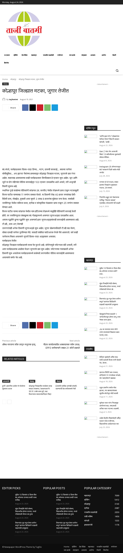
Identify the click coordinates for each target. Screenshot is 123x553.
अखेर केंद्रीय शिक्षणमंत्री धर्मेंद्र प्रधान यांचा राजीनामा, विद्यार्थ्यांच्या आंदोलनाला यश (110, 421)
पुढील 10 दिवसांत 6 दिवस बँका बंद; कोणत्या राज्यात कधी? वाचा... (110, 271)
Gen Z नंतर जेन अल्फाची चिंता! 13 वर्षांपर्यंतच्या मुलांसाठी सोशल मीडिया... (110, 154)
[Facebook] (101, 2)
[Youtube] (119, 2)
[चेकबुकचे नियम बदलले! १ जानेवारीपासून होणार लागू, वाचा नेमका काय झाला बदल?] (90, 317)
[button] (117, 70)
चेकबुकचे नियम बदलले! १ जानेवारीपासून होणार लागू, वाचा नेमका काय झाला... (109, 317)
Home (5, 79)
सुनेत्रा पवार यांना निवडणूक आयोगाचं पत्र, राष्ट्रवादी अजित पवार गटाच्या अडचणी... (109, 406)
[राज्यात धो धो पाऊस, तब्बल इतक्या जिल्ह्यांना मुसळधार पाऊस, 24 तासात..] (90, 185)
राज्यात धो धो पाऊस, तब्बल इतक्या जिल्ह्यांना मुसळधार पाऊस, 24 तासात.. (108, 185)
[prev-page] (4, 402)
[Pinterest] (40, 107)
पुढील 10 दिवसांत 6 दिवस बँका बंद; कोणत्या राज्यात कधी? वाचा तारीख (26, 497)
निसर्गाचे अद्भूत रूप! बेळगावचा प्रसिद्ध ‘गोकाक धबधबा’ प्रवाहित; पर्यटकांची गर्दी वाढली (109, 200)
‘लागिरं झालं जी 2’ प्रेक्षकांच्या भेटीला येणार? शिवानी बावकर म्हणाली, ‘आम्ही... (109, 139)
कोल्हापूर (13, 79)
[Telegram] (55, 107)
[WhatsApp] (47, 107)
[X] (110, 2)
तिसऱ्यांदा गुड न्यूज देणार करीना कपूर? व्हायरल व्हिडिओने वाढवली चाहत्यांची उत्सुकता (110, 302)
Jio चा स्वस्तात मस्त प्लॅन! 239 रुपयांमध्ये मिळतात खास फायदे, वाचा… (109, 332)
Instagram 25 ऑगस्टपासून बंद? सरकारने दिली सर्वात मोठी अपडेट (109, 170)
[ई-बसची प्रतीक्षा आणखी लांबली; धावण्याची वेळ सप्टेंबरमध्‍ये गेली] (68, 374)
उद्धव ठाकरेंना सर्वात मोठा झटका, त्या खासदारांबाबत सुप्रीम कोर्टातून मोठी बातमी (108, 390)
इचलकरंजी (6, 381)
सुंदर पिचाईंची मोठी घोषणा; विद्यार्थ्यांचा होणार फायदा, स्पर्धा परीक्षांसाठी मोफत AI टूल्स (25, 511)
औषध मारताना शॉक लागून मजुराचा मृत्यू (18, 344)
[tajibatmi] (4, 99)
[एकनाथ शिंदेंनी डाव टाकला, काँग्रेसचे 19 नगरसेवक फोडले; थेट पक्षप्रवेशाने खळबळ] (90, 375)
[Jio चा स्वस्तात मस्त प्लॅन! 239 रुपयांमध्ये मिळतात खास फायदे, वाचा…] (90, 332)
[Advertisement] (84, 28)
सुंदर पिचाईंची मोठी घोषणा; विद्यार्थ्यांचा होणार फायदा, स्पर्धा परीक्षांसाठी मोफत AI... (109, 286)
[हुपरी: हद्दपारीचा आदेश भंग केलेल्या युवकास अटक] (14, 374)
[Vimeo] (114, 2)
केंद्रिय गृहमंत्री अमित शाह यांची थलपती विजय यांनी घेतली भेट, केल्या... (110, 360)
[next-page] (9, 402)
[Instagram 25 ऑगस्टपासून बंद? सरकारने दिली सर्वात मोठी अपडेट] (90, 169)
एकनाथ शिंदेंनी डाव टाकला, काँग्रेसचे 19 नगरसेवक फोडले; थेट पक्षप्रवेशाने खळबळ (109, 375)
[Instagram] (105, 2)
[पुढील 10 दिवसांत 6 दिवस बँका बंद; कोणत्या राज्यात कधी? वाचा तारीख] (90, 271)
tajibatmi (13, 99)
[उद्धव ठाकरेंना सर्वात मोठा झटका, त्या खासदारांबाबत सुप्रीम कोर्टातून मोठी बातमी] (90, 390)
